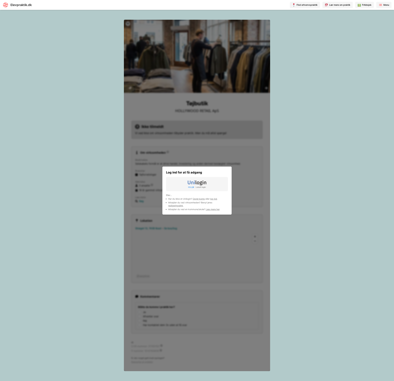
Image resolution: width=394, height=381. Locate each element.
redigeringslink (175, 205)
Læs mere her (212, 209)
